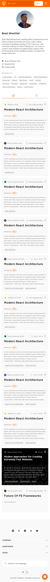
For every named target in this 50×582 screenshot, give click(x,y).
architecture (9, 134)
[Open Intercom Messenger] (45, 577)
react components (40, 77)
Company (6, 540)
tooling (38, 80)
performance (25, 481)
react (31, 80)
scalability (42, 83)
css (15, 77)
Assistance (7, 546)
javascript (6, 80)
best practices (10, 211)
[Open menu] (46, 3)
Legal (5, 553)
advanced (23, 83)
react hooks (28, 87)
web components (9, 87)
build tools (23, 80)
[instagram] (25, 531)
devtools (6, 83)
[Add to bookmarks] (44, 104)
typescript (33, 83)
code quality (7, 77)
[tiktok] (31, 531)
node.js (14, 80)
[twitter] (19, 531)
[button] (13, 95)
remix (34, 481)
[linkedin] (13, 531)
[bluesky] (37, 531)
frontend (14, 83)
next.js (19, 87)
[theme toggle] (25, 572)
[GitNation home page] (3, 4)
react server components (14, 288)
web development (25, 77)
